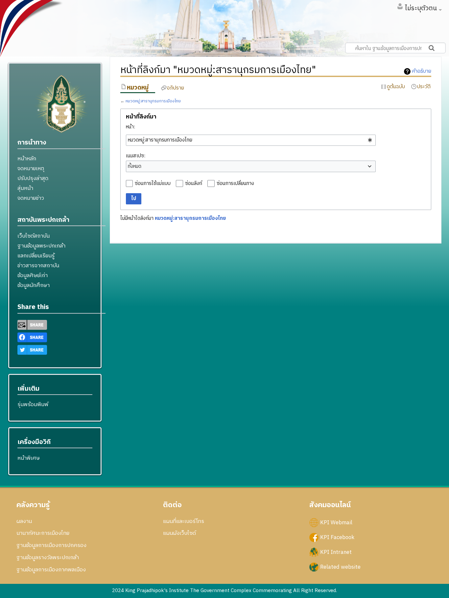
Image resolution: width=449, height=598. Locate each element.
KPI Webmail (336, 522)
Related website (340, 567)
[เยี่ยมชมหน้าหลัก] (61, 106)
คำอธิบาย (421, 71)
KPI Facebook (337, 537)
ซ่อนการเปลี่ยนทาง (235, 183)
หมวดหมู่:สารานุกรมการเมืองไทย (153, 101)
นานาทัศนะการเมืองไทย (42, 533)
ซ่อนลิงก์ (193, 183)
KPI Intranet (336, 552)
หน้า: (130, 127)
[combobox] (251, 140)
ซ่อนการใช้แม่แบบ (153, 183)
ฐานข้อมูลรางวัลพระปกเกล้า (47, 557)
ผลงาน (24, 521)
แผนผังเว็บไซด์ (179, 533)
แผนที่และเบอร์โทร (183, 521)
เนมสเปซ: (135, 156)
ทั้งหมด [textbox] (134, 166)
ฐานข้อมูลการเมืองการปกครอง (51, 545)
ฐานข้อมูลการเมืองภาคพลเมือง (51, 569)
